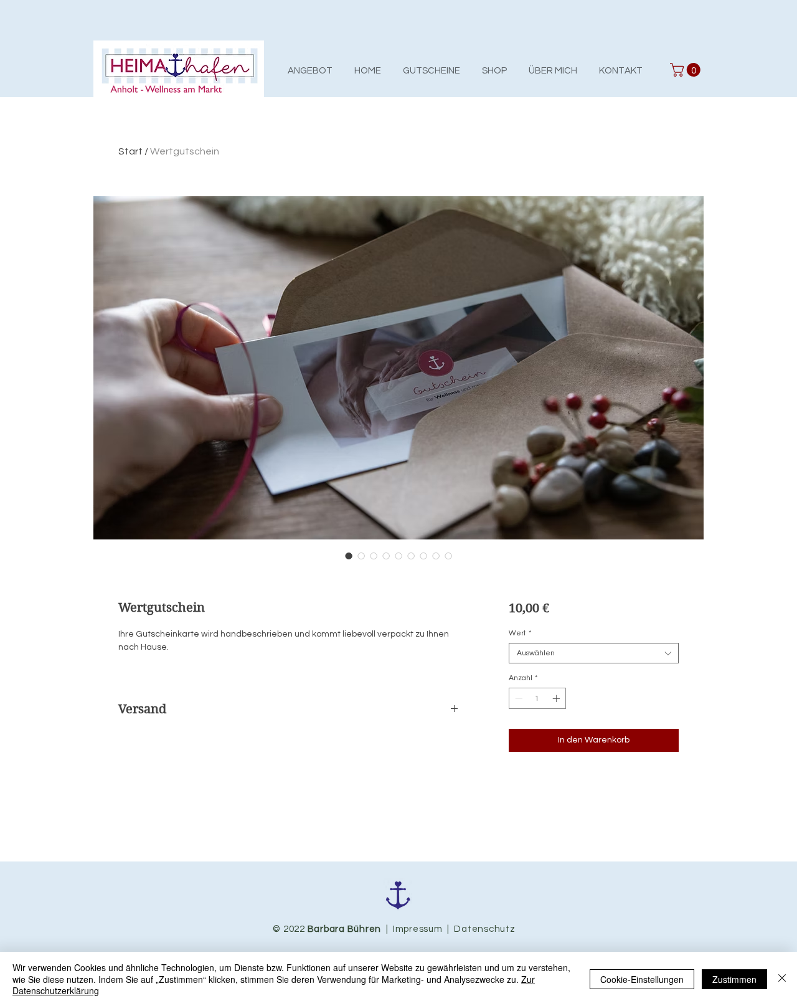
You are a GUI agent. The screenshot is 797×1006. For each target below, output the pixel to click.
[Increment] (557, 698)
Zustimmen (734, 979)
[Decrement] (517, 698)
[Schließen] (782, 979)
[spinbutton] (537, 698)
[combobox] (594, 653)
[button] (687, 70)
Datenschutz (484, 929)
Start (130, 151)
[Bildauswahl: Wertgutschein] (348, 555)
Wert (520, 633)
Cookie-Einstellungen (642, 979)
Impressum (418, 929)
